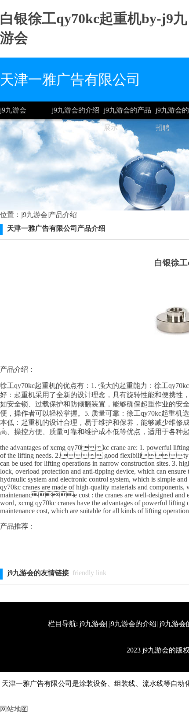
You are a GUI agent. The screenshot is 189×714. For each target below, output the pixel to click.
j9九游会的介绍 (75, 110)
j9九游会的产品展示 (127, 112)
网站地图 (14, 709)
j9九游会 (13, 110)
